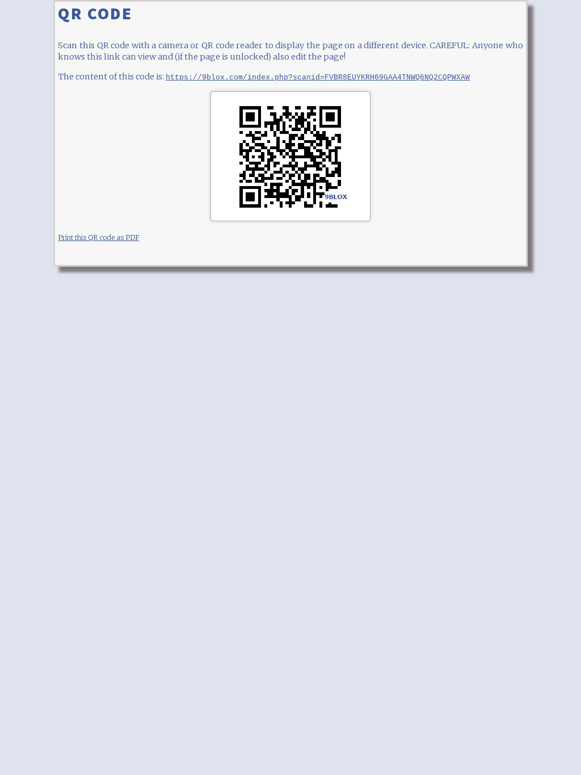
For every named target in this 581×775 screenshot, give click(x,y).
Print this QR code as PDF (98, 237)
